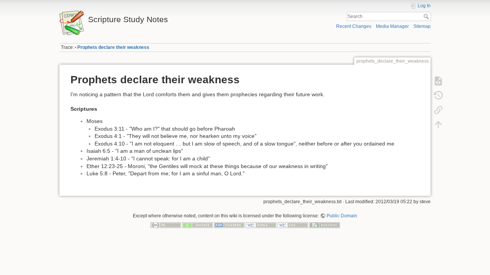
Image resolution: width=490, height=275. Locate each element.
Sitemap (422, 26)
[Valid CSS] (293, 224)
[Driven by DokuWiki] (324, 224)
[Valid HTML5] (261, 224)
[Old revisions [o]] (438, 95)
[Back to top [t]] (438, 124)
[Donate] (197, 224)
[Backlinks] (438, 110)
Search (427, 16)
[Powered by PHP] (229, 224)
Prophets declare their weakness (113, 47)
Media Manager (392, 26)
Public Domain (342, 215)
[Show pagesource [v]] (438, 81)
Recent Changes (353, 26)
